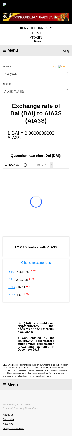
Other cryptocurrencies (36, 262)
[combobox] (36, 74)
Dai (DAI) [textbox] (10, 74)
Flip (55, 66)
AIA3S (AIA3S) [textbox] (14, 91)
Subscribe (8, 419)
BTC (11, 271)
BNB (11, 287)
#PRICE (36, 32)
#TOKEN (36, 37)
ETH (11, 279)
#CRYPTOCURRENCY (36, 28)
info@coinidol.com (13, 428)
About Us (8, 414)
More (37, 41)
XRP (11, 294)
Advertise (8, 423)
